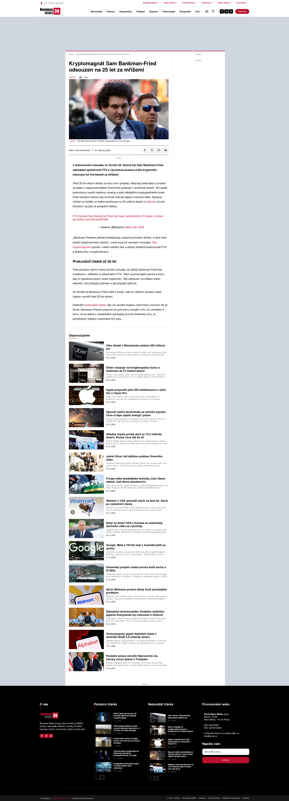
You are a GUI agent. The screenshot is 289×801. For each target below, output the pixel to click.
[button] (213, 11)
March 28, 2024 (134, 227)
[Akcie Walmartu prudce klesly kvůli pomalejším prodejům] (86, 595)
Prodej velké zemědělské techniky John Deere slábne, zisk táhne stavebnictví (135, 480)
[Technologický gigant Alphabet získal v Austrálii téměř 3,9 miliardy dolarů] (86, 639)
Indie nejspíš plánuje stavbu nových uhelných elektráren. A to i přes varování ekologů (127, 728)
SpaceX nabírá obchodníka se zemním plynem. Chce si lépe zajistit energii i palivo (136, 413)
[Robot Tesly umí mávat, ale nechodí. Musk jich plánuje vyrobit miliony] (103, 717)
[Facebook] (222, 11)
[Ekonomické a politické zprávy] (45, 11)
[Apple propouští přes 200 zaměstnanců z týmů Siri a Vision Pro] (86, 395)
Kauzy (71, 54)
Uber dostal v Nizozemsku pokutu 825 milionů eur (135, 347)
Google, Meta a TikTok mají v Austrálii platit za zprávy (136, 546)
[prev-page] (71, 677)
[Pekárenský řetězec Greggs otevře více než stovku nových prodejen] (103, 742)
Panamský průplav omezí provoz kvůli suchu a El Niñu (136, 568)
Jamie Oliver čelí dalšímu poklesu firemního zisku (134, 457)
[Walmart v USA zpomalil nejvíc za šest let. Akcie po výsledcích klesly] (86, 506)
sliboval (150, 201)
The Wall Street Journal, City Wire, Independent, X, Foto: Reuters (103, 141)
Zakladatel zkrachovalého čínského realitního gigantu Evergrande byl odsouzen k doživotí (135, 613)
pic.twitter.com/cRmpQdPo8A (90, 219)
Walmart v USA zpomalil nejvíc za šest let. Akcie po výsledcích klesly (137, 502)
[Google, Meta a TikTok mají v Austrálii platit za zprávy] (86, 550)
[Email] (159, 150)
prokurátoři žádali (95, 305)
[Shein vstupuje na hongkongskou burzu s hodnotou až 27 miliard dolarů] (86, 373)
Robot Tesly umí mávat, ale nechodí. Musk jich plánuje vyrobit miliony (125, 715)
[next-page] (76, 677)
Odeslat (226, 760)
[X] (231, 11)
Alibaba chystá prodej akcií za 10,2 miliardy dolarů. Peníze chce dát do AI (134, 435)
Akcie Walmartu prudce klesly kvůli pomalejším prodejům (136, 591)
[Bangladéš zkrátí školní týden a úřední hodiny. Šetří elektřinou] (103, 767)
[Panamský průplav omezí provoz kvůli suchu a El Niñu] (86, 572)
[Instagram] (226, 11)
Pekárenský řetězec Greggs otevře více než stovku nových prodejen (127, 740)
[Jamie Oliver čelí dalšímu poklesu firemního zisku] (86, 462)
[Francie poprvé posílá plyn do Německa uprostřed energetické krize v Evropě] (103, 754)
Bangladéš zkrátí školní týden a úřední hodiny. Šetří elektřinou (126, 765)
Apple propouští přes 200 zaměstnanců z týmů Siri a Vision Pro (136, 391)
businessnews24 (83, 150)
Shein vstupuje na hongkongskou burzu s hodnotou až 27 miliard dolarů (133, 369)
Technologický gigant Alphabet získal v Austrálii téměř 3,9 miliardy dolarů (131, 635)
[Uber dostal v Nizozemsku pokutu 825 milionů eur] (86, 351)
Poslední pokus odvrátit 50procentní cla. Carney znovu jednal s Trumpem (132, 657)
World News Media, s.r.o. (61, 798)
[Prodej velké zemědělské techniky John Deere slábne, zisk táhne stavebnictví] (86, 484)
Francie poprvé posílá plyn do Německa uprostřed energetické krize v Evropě (126, 753)
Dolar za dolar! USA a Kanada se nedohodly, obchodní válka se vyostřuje (134, 524)
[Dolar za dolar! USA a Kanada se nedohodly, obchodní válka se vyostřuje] (86, 528)
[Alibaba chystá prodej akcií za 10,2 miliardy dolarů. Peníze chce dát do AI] (86, 439)
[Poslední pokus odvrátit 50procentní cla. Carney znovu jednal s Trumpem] (86, 661)
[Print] (166, 150)
